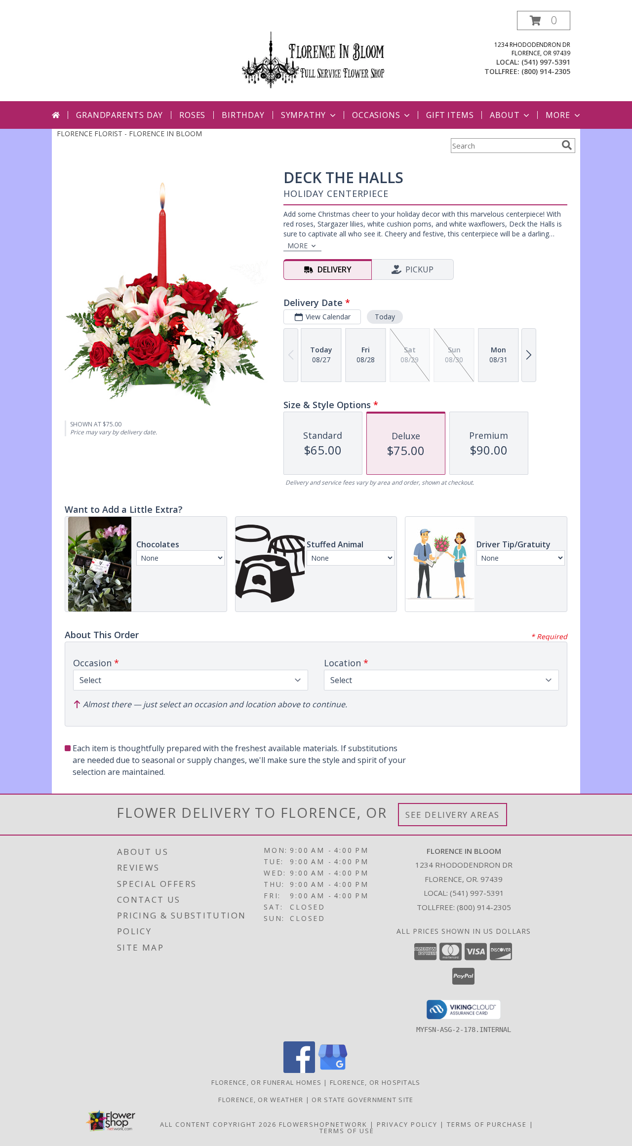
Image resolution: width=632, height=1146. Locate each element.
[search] (567, 145)
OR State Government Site (362, 1099)
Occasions (376, 115)
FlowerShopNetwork (323, 1124)
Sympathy (303, 115)
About (504, 115)
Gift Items (450, 115)
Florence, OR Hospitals (375, 1082)
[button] (543, 20)
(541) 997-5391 (545, 62)
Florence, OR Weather (260, 1099)
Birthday (243, 115)
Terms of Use (346, 1130)
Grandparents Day (119, 115)
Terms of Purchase (487, 1124)
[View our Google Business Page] (333, 1070)
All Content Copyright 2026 (218, 1124)
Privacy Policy (407, 1124)
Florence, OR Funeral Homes (266, 1082)
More (558, 115)
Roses (192, 115)
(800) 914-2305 (545, 71)
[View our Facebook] (299, 1070)
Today (385, 316)
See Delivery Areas (452, 814)
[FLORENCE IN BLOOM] (316, 56)
